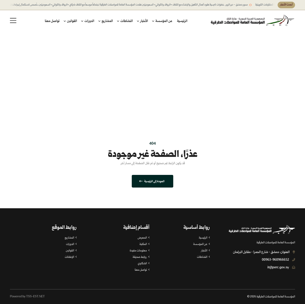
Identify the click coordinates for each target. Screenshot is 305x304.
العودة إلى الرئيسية (154, 181)
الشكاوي (142, 264)
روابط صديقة (140, 257)
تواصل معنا (52, 21)
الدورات (89, 21)
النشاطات (126, 21)
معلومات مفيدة (138, 251)
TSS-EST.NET (35, 296)
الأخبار (144, 21)
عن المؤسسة (163, 21)
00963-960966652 (275, 260)
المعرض (142, 238)
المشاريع (107, 21)
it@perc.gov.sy (278, 267)
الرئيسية (182, 21)
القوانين (71, 21)
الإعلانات (69, 257)
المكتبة (143, 244)
